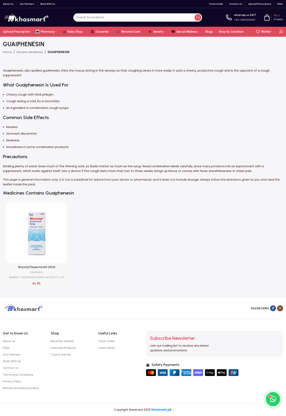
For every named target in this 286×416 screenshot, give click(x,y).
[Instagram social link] (280, 308)
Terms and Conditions (18, 375)
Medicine (36, 272)
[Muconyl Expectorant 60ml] (36, 232)
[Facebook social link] (273, 308)
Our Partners (11, 354)
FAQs (6, 348)
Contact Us (10, 368)
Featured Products (63, 348)
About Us (9, 341)
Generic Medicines (29, 52)
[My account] (281, 32)
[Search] (198, 17)
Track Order (106, 341)
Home (7, 52)
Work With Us (12, 361)
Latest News (106, 348)
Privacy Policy (12, 381)
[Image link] (23, 308)
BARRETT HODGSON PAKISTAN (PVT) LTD (36, 277)
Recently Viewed (62, 341)
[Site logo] (26, 17)
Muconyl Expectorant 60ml (36, 267)
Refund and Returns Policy (21, 388)
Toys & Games (61, 354)
